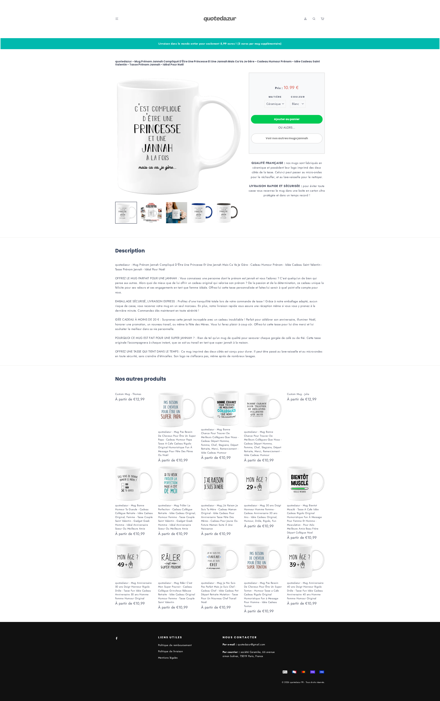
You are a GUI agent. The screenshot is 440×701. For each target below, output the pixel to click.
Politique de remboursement (175, 645)
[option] (178, 135)
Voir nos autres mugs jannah (287, 138)
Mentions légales (168, 658)
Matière (275, 97)
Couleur (298, 97)
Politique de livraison (170, 651)
